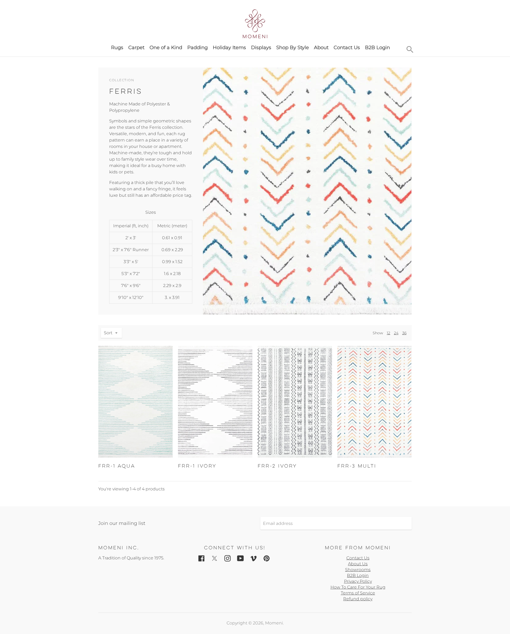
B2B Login (377, 47)
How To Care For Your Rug (357, 587)
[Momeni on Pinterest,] (266, 557)
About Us (358, 563)
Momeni (274, 623)
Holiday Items (229, 47)
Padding (197, 47)
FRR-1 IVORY (197, 466)
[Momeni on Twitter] (214, 557)
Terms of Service (358, 593)
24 (396, 333)
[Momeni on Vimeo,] (253, 557)
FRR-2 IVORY (277, 466)
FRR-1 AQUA (116, 466)
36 (404, 333)
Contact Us (347, 47)
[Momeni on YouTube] (240, 557)
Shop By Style (292, 47)
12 (388, 333)
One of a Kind (166, 47)
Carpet (136, 47)
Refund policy (357, 598)
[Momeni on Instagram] (227, 557)
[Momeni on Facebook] (201, 557)
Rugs (117, 47)
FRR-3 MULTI (356, 466)
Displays (261, 47)
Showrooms (358, 569)
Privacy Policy (358, 581)
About (321, 47)
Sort (108, 332)
